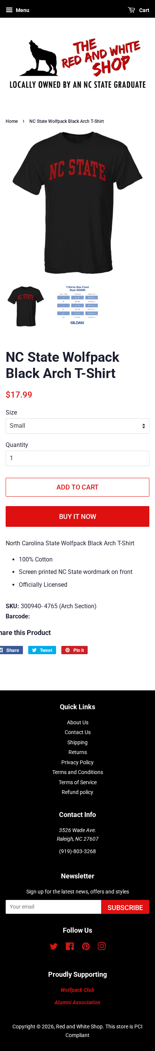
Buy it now (77, 516)
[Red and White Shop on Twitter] (54, 948)
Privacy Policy (77, 762)
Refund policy (77, 792)
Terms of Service (78, 782)
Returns (77, 752)
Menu (22, 10)
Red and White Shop (79, 1026)
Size (11, 412)
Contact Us (78, 732)
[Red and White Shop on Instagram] (101, 948)
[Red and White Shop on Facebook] (69, 948)
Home (12, 121)
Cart (143, 10)
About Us (77, 722)
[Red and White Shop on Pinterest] (86, 948)
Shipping (77, 742)
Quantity (17, 444)
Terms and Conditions (77, 772)
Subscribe (125, 908)
